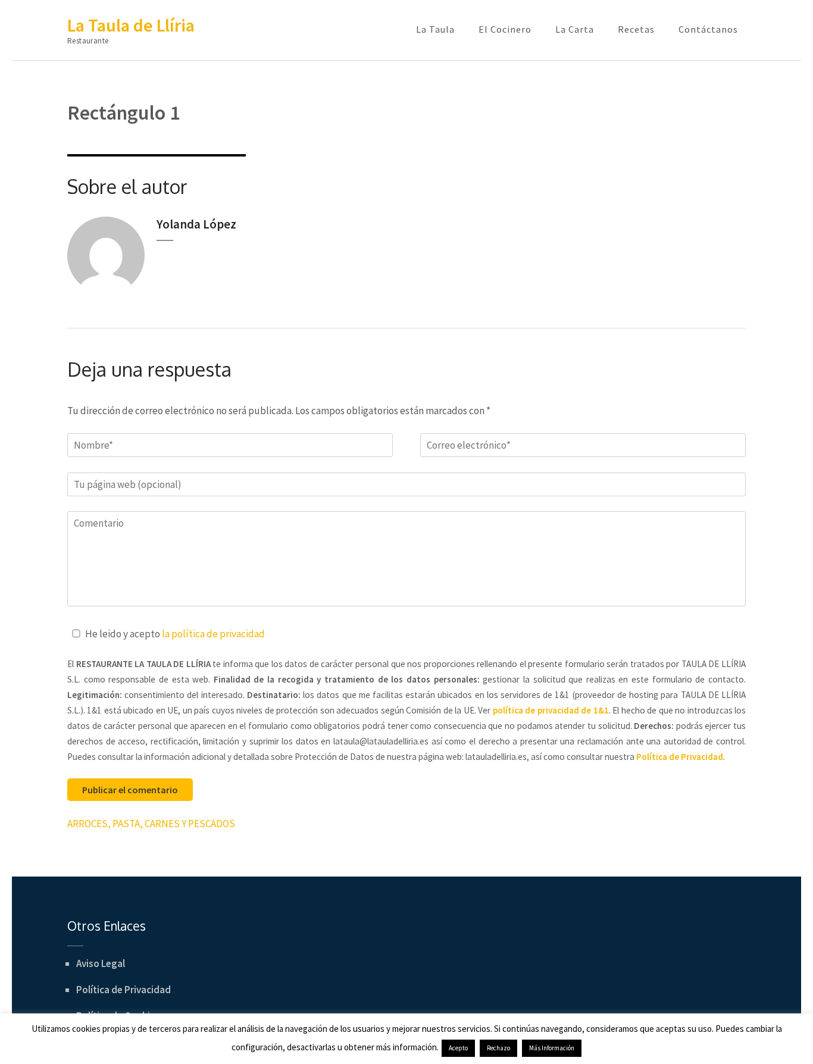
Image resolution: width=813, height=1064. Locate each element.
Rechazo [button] (498, 1048)
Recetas (636, 29)
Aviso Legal (100, 963)
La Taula (435, 29)
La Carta (574, 29)
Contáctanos (708, 29)
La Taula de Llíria (131, 25)
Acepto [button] (458, 1048)
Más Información (551, 1048)
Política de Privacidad (123, 989)
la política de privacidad (213, 633)
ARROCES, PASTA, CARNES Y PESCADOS (151, 823)
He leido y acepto (175, 633)
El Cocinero (505, 29)
